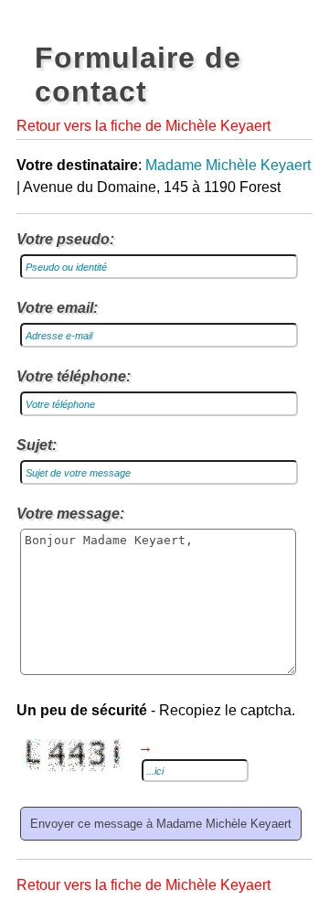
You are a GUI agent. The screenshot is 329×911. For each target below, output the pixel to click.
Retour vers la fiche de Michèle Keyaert (143, 126)
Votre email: (57, 308)
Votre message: (70, 513)
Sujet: (36, 445)
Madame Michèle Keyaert (228, 165)
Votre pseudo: (65, 239)
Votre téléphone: (73, 376)
